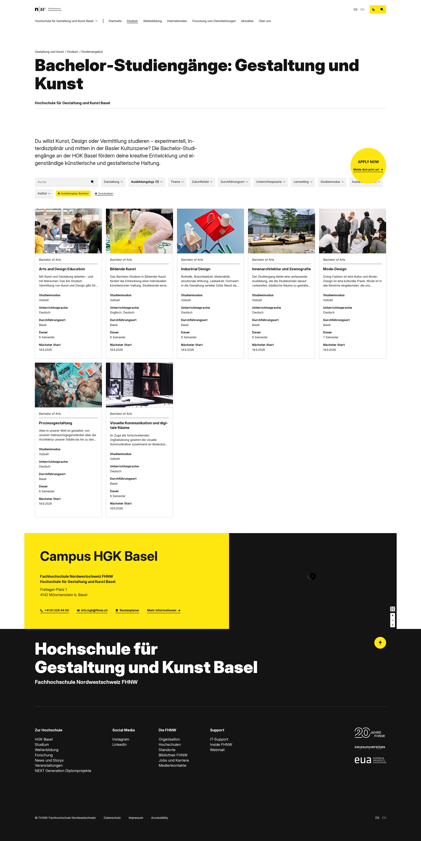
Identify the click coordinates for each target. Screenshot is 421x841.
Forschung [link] (44, 755)
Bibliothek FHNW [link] (173, 755)
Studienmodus (330, 181)
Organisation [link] (169, 739)
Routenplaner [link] (129, 610)
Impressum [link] (136, 817)
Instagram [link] (120, 739)
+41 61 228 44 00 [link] (56, 610)
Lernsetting (301, 181)
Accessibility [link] (159, 817)
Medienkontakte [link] (172, 765)
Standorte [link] (167, 750)
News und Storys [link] (49, 760)
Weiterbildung (152, 21)
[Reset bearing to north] (392, 625)
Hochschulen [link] (170, 744)
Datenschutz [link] (112, 817)
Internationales (177, 21)
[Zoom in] (392, 615)
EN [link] (362, 9)
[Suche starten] (382, 9)
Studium (132, 21)
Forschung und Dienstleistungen (214, 21)
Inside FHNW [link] (221, 744)
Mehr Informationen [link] (161, 610)
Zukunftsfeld (200, 181)
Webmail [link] (217, 750)
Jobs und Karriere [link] (174, 760)
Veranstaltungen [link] (49, 765)
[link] (48, 9)
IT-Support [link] (219, 739)
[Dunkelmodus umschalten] (374, 9)
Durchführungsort (232, 181)
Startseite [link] (115, 21)
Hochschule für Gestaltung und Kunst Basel (64, 21)
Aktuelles (247, 21)
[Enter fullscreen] (392, 609)
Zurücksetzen (105, 193)
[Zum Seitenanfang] (380, 643)
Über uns (265, 21)
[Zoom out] (392, 620)
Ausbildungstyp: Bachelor (74, 193)
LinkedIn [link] (119, 744)
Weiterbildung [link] (46, 750)
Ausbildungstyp (145, 181)
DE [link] (356, 9)
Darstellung (111, 181)
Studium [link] (72, 51)
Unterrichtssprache (269, 181)
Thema (175, 181)
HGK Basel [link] (44, 739)
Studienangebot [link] (92, 51)
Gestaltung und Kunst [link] (49, 51)
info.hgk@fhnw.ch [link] (94, 610)
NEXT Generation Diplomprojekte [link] (63, 771)
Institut (42, 193)
